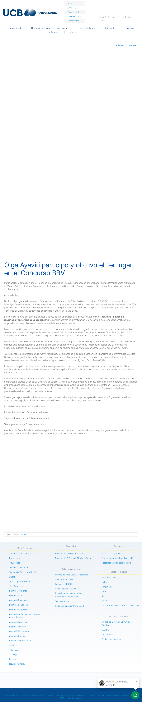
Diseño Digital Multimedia (21, 581)
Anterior (119, 45)
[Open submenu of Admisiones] (71, 28)
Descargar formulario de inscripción (118, 558)
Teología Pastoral (17, 664)
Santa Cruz (106, 587)
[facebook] (99, 11)
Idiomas (23, 534)
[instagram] (109, 11)
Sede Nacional (108, 577)
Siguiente (131, 45)
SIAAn (70, 3)
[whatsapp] (125, 11)
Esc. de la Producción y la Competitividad (121, 605)
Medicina (13, 645)
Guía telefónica (74, 16)
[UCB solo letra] (71, 673)
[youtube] (115, 11)
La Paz (105, 582)
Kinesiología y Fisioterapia (20, 640)
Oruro (104, 601)
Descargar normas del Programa (116, 563)
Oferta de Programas (111, 553)
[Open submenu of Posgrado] (118, 28)
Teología (13, 659)
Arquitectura (14, 563)
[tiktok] (104, 11)
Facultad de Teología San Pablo (69, 553)
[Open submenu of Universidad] (23, 28)
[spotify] (131, 11)
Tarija (104, 591)
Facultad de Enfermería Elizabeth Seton (73, 558)
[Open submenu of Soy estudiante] (97, 28)
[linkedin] (120, 11)
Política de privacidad (73, 698)
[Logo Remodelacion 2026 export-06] (30, 10)
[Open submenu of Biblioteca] (60, 32)
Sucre (104, 596)
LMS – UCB (72, 8)
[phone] (87, 682)
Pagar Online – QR (75, 21)
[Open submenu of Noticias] (136, 28)
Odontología (14, 650)
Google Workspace (76, 12)
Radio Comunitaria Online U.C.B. (69, 606)
